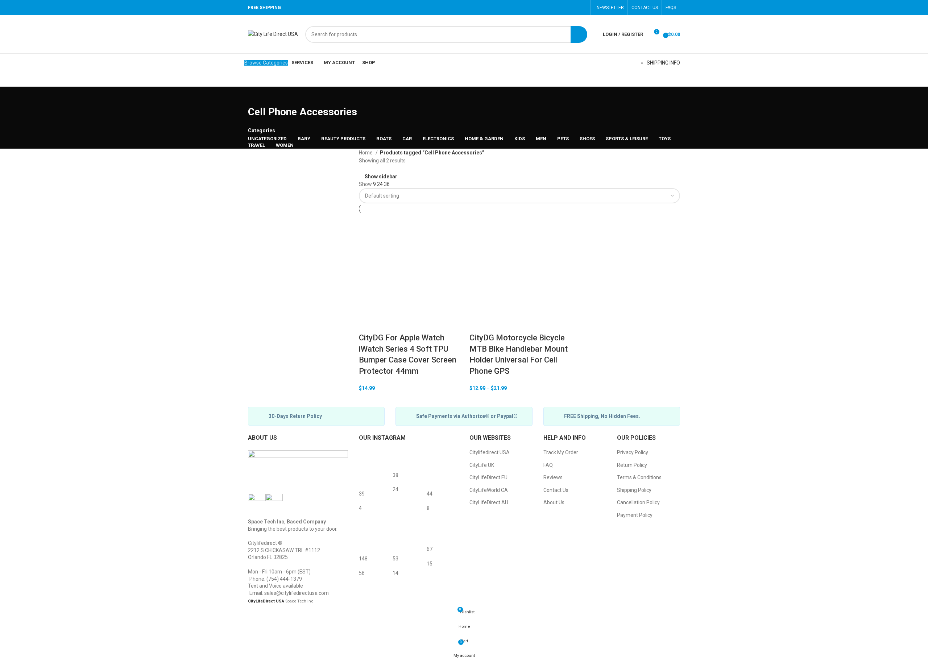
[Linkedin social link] (572, 7)
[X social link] (544, 7)
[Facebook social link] (534, 7)
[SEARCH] (579, 34)
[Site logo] (273, 34)
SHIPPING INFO (663, 63)
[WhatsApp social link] (582, 7)
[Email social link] (553, 7)
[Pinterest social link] (563, 7)
